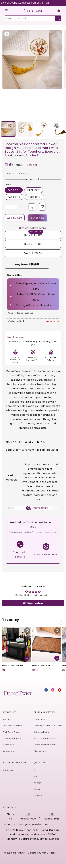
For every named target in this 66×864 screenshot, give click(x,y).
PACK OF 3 (14, 196)
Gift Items (8, 770)
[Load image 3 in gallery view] (41, 129)
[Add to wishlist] (42, 206)
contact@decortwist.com (31, 824)
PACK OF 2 (33, 190)
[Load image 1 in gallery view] (8, 129)
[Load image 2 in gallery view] (25, 129)
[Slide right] (61, 622)
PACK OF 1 (13, 190)
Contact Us (9, 744)
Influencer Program (13, 725)
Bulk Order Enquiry (12, 732)
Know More (52, 321)
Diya (36, 770)
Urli (35, 776)
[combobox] (33, 18)
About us (7, 719)
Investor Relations (12, 738)
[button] (6, 10)
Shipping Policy (41, 732)
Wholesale (8, 751)
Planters (38, 783)
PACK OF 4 (34, 196)
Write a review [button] (33, 603)
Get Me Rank (49, 852)
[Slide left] (55, 622)
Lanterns (38, 795)
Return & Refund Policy (45, 738)
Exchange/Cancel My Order (48, 725)
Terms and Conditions (45, 744)
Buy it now (37, 217)
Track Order (39, 719)
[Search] (58, 18)
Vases (37, 789)
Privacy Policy (40, 751)
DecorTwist (19, 852)
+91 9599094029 (28, 816)
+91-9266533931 (52, 816)
